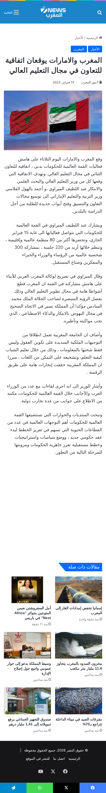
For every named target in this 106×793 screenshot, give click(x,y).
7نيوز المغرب (89, 82)
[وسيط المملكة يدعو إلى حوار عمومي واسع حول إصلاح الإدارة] (27, 645)
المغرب (79, 49)
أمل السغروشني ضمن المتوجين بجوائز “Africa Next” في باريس (32, 613)
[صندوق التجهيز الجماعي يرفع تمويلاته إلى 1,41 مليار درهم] (27, 700)
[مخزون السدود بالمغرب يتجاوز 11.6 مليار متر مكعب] (78, 645)
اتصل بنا (59, 758)
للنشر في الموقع (38, 758)
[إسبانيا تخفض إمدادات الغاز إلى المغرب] (78, 589)
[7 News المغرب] (53, 12)
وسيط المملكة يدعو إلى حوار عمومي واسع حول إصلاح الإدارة (29, 668)
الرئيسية (92, 38)
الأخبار (79, 38)
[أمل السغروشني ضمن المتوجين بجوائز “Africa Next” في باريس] (27, 589)
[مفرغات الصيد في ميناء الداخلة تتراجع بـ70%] (78, 700)
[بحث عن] (99, 14)
